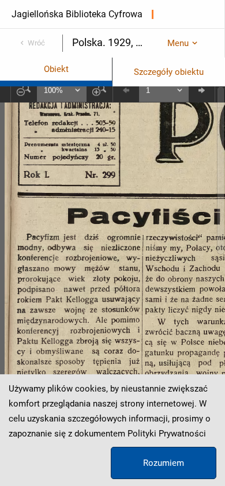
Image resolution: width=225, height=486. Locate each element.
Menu (178, 43)
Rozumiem (163, 463)
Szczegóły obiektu (169, 72)
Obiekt (56, 69)
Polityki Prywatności (166, 433)
